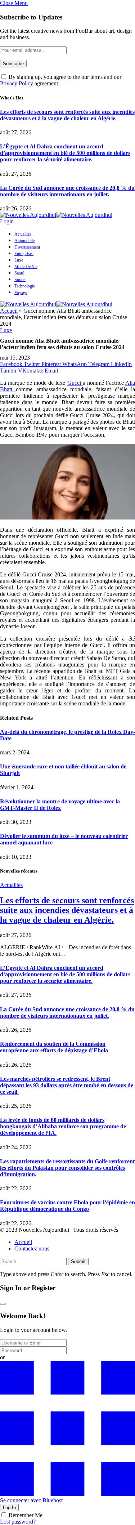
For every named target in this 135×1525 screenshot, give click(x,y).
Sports (20, 279)
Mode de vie (25, 266)
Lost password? (18, 1522)
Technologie (24, 286)
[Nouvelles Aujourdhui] (56, 215)
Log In (9, 1507)
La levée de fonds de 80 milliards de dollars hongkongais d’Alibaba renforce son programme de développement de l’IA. (63, 1126)
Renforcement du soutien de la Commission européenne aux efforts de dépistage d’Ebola (54, 1047)
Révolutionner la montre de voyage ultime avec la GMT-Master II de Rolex (60, 804)
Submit (78, 1261)
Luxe (18, 260)
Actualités (22, 234)
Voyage (20, 292)
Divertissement (27, 247)
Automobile (24, 240)
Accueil (9, 311)
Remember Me (25, 1515)
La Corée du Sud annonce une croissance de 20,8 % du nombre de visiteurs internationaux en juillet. (67, 191)
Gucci (75, 383)
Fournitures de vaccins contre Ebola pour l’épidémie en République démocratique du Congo (67, 1205)
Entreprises (23, 253)
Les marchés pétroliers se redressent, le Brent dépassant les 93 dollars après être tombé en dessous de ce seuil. (66, 1085)
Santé (19, 273)
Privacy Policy (16, 83)
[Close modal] (3, 1304)
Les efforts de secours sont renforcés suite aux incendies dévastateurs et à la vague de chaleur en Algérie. (67, 115)
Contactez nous (31, 1248)
